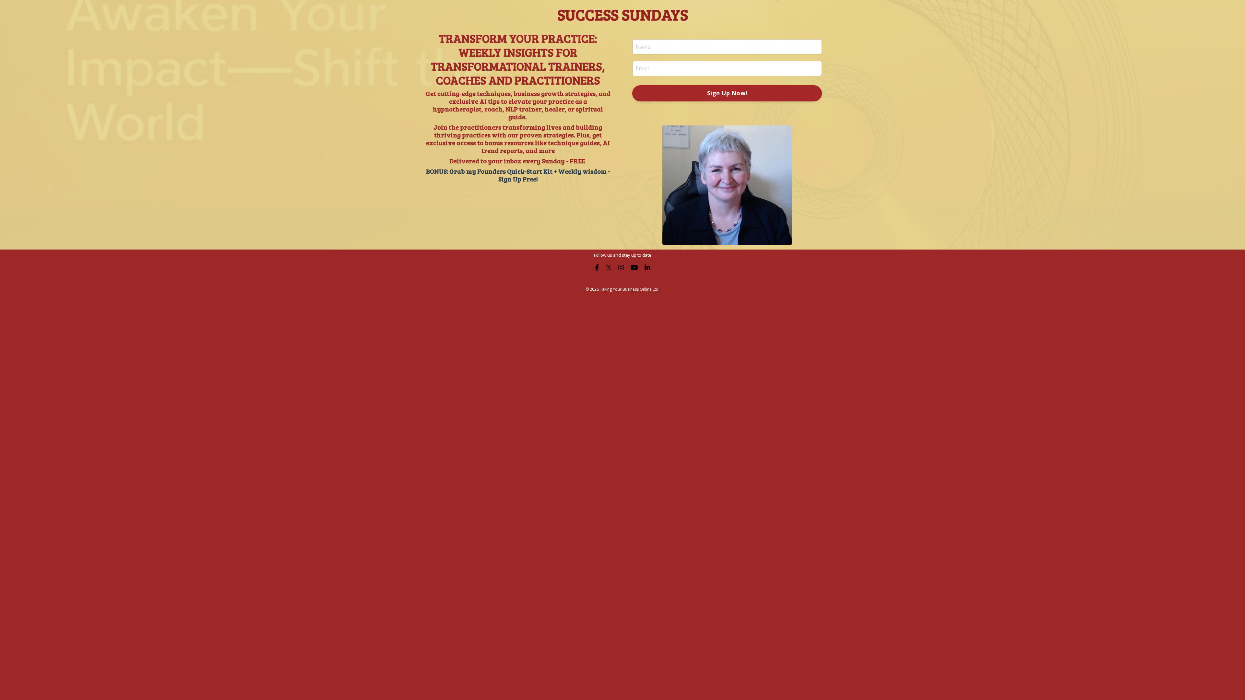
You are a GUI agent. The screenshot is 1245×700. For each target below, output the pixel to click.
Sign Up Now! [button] (727, 93)
